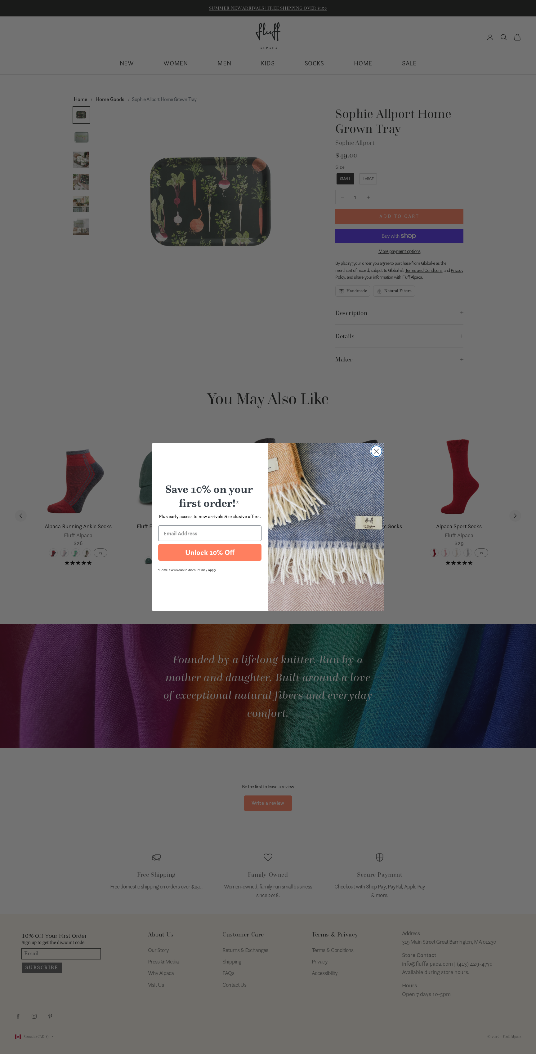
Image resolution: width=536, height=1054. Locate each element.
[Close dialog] (376, 451)
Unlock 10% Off (209, 552)
